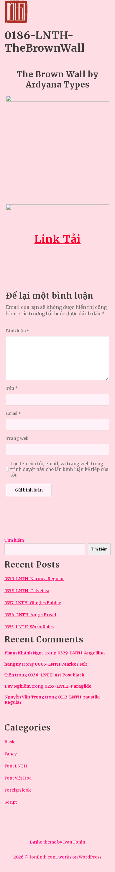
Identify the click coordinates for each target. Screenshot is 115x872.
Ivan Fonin (74, 842)
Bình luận (17, 331)
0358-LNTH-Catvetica (26, 590)
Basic (9, 742)
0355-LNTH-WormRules (29, 626)
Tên (12, 388)
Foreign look (17, 790)
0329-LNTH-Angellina (81, 653)
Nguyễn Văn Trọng (24, 697)
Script (10, 802)
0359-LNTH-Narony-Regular (34, 578)
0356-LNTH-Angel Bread (30, 614)
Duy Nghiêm (17, 686)
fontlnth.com (43, 857)
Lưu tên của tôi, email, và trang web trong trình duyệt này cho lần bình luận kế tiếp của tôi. (59, 469)
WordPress (90, 857)
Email (13, 413)
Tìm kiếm (14, 540)
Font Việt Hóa (18, 778)
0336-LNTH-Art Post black (56, 675)
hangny (12, 664)
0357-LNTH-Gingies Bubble (32, 602)
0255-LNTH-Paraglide (68, 686)
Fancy (10, 754)
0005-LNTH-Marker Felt (61, 664)
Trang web (17, 438)
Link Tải (57, 239)
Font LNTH (15, 766)
